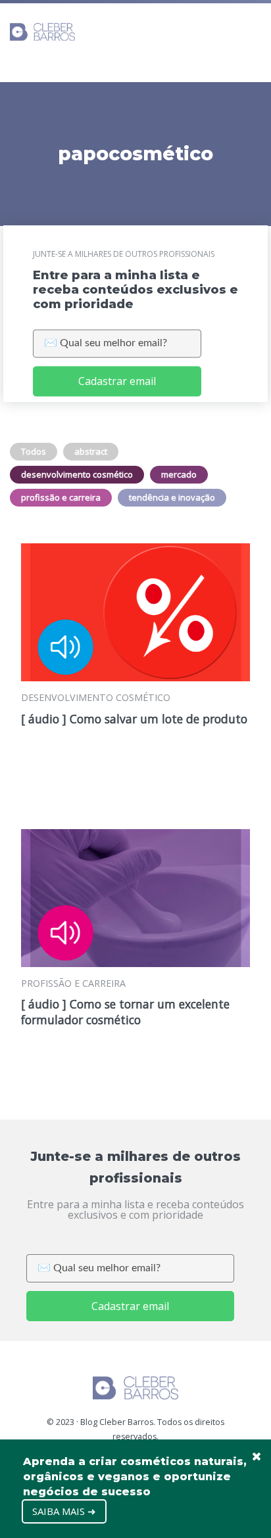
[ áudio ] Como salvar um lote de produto (134, 719)
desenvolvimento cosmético (77, 474)
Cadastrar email (117, 381)
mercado (179, 474)
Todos (33, 451)
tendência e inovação (172, 497)
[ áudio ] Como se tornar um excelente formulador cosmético (125, 1012)
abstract (90, 451)
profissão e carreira (61, 497)
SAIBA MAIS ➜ (64, 1511)
